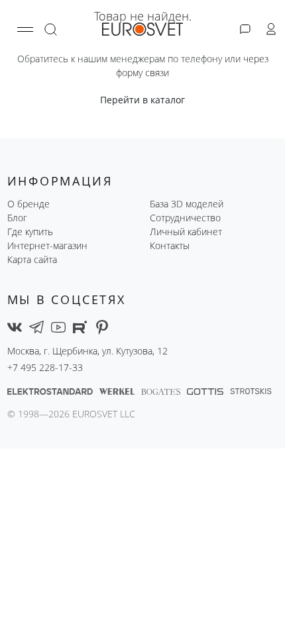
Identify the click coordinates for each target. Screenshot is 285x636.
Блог (17, 217)
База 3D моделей (186, 203)
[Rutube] (80, 326)
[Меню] (25, 29)
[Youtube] (58, 326)
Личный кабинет (186, 231)
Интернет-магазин (47, 245)
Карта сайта (32, 259)
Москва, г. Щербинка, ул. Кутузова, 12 (87, 350)
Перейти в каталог (142, 99)
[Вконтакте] (14, 326)
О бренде (28, 203)
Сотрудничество (185, 217)
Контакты (170, 245)
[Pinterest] (102, 326)
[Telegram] (36, 326)
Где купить (30, 231)
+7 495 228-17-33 (45, 367)
